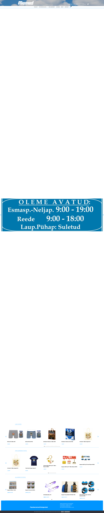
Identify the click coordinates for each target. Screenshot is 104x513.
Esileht (36, 6)
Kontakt (67, 6)
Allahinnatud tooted (20, 477)
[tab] (47, 446)
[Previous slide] (0, 215)
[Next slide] (103, 215)
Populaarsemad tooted (21, 450)
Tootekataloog (42, 6)
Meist (62, 6)
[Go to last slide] (6, 436)
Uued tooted (18, 424)
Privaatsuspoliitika (67, 511)
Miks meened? (52, 6)
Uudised (58, 6)
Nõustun (62, 511)
